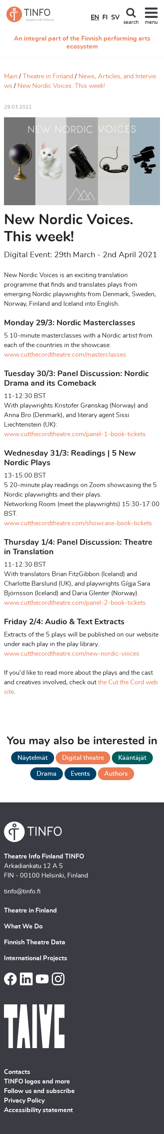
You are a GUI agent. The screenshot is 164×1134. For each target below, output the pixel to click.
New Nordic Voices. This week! (61, 86)
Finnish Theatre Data (34, 942)
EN (95, 17)
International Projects (35, 958)
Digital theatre (83, 758)
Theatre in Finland (48, 76)
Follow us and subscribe (39, 1091)
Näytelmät (33, 758)
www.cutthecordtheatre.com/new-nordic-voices (71, 653)
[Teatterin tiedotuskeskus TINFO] (30, 14)
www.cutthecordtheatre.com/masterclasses (65, 354)
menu (151, 22)
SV (115, 17)
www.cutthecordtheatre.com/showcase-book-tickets (78, 523)
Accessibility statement (38, 1110)
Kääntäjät (132, 758)
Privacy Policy (24, 1100)
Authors (116, 774)
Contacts (17, 1072)
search (131, 22)
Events (80, 774)
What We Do (23, 926)
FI (105, 17)
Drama (47, 774)
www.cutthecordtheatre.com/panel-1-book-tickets (75, 434)
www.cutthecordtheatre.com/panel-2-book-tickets (75, 603)
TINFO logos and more (37, 1081)
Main (11, 76)
